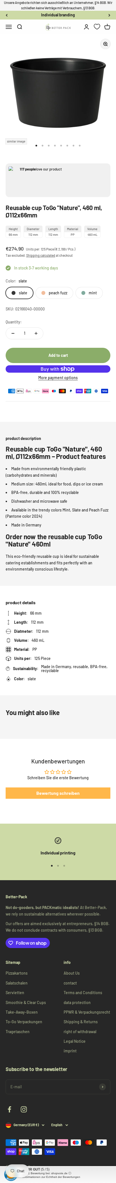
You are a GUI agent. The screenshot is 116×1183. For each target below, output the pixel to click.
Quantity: (14, 322)
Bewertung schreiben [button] (58, 793)
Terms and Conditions (83, 992)
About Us (72, 973)
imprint (70, 1050)
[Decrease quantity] (13, 333)
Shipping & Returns (81, 1021)
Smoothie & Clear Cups (26, 1002)
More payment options (58, 377)
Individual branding (58, 14)
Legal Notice (75, 1041)
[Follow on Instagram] (24, 1109)
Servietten (15, 992)
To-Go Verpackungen (24, 1021)
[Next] (109, 15)
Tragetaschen (18, 1031)
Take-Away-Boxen (22, 1012)
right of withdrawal (80, 1031)
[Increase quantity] (36, 333)
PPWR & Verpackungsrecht (87, 1012)
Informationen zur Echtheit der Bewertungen (51, 1176)
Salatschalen (17, 983)
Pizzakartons (17, 973)
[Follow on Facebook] (9, 1109)
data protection (77, 1002)
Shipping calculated (40, 255)
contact (70, 983)
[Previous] (7, 15)
